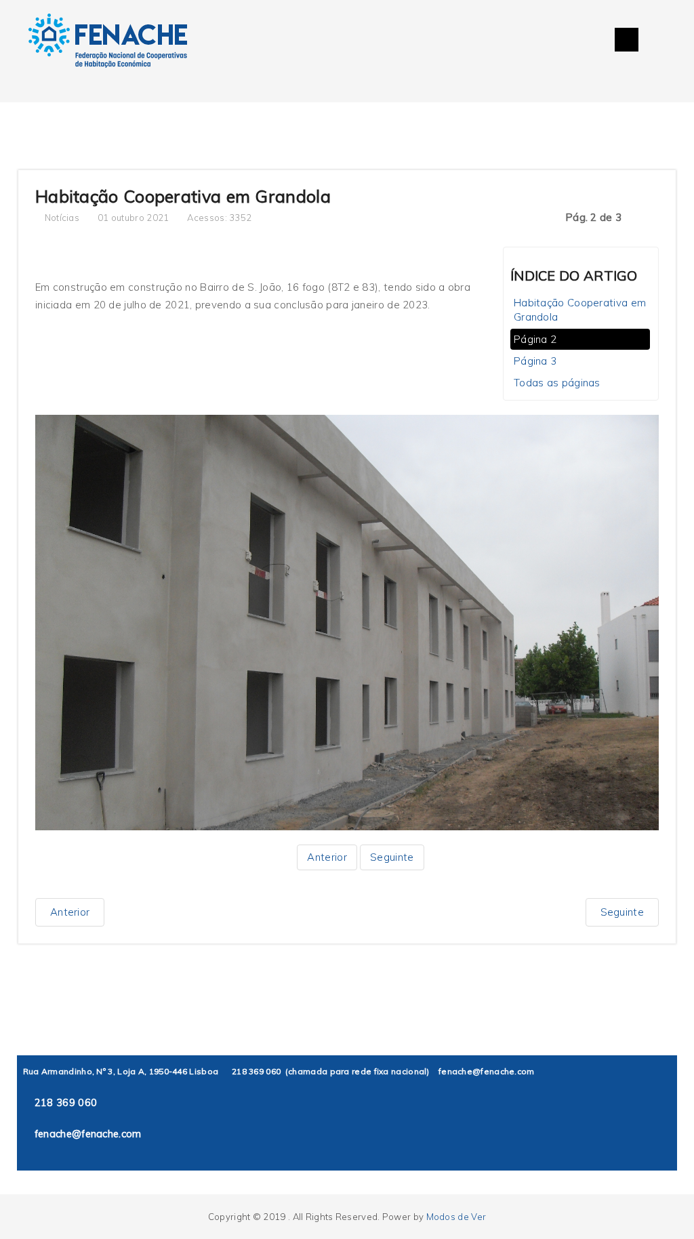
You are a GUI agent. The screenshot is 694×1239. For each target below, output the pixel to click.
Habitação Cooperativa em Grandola (580, 309)
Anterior (326, 857)
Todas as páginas (557, 382)
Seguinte (391, 857)
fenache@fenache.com (486, 1071)
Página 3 (535, 360)
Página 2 (535, 339)
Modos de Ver (456, 1216)
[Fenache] (107, 42)
